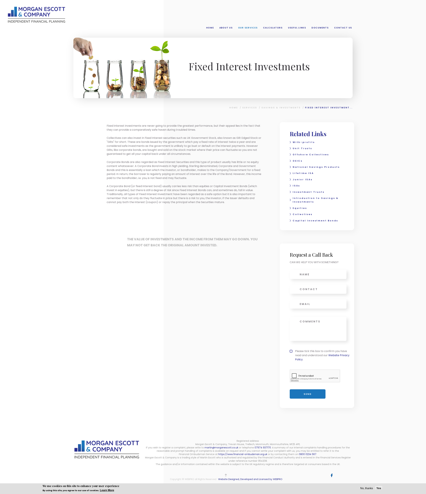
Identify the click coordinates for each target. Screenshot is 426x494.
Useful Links (297, 27)
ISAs (296, 185)
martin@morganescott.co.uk (221, 447)
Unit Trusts (302, 148)
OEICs (298, 160)
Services (249, 107)
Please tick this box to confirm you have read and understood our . (322, 355)
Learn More (107, 490)
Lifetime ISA (303, 173)
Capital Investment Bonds (315, 220)
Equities (300, 208)
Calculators (273, 27)
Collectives (303, 214)
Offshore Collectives (311, 154)
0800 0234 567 (307, 454)
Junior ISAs (303, 179)
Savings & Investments (281, 107)
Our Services (248, 27)
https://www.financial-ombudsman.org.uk (242, 454)
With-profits (304, 142)
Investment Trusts (308, 192)
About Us (226, 27)
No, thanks (366, 488)
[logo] (36, 14)
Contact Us (343, 27)
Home (210, 27)
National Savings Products (316, 167)
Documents (320, 27)
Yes (378, 488)
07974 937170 (263, 447)
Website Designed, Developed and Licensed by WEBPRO (250, 479)
